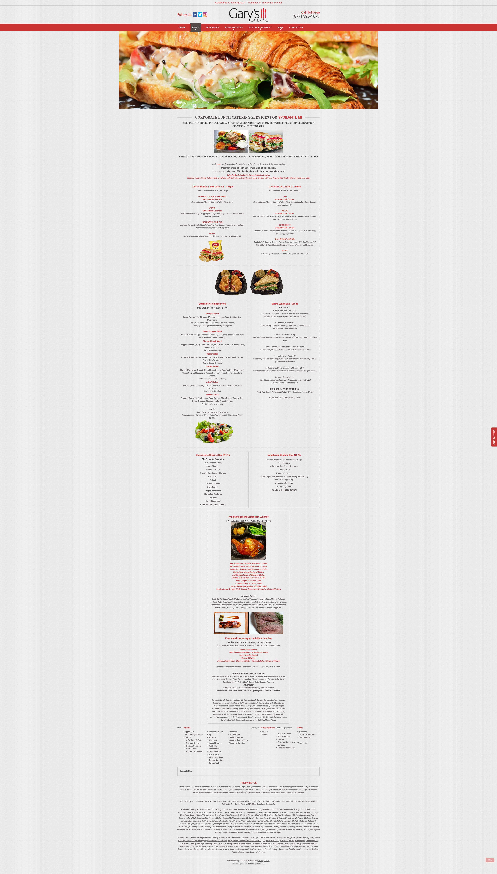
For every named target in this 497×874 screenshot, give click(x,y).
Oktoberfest (214, 763)
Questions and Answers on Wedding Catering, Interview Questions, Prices (243, 846)
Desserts (233, 732)
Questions (303, 732)
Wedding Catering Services (216, 843)
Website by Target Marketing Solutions (248, 863)
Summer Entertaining (238, 740)
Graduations (234, 734)
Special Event (240, 804)
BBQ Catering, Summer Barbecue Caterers (244, 841)
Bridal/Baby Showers (194, 734)
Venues (265, 734)
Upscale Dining (192, 743)
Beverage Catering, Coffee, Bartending (291, 838)
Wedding (252, 804)
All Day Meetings (216, 757)
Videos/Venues (234, 27)
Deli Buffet (213, 746)
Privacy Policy (264, 861)
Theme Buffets (215, 752)
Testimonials (304, 737)
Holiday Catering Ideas (221, 838)
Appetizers (189, 732)
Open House (214, 754)
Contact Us (296, 27)
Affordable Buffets (194, 740)
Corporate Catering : (271, 841)
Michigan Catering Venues (218, 849)
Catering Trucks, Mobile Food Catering (275, 843)
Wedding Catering (237, 743)
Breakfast (213, 740)
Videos (265, 732)
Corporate (211, 737)
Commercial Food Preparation (291, 849)
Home (182, 27)
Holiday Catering (193, 746)
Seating (281, 739)
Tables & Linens (284, 734)
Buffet (291, 841)
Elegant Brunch (215, 743)
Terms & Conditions (307, 734)
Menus (195, 27)
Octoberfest (191, 749)
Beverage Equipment (286, 742)
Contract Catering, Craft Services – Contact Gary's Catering (253, 849)
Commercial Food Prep (215, 733)
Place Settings (284, 736)
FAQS (280, 27)
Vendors (281, 745)
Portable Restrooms (286, 748)
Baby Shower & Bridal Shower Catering (243, 843)
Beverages (212, 27)
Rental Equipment (260, 27)
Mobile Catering (236, 737)
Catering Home (183, 838)
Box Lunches (214, 749)
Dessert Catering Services (217, 841)
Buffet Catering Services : (201, 838)
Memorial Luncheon (194, 752)
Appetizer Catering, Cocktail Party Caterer (258, 838)
